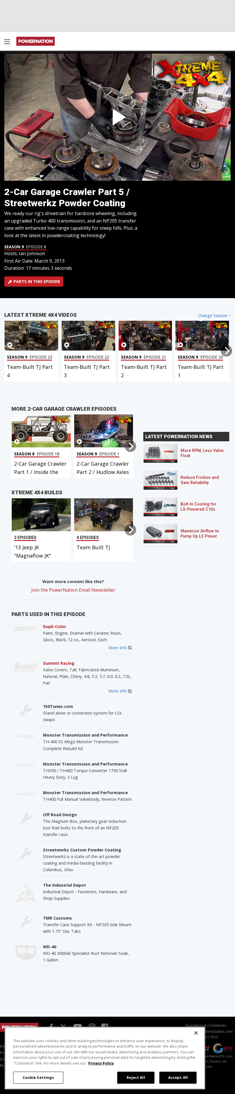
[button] (7, 42)
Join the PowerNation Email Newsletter (73, 590)
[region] (105, 1058)
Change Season (212, 315)
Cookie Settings (38, 1077)
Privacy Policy (101, 1063)
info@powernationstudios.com (206, 1031)
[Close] (196, 1033)
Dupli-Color (54, 626)
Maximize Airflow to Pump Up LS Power (200, 534)
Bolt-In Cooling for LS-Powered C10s (198, 507)
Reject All (136, 1077)
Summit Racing (59, 663)
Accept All (178, 1077)
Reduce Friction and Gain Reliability (200, 480)
